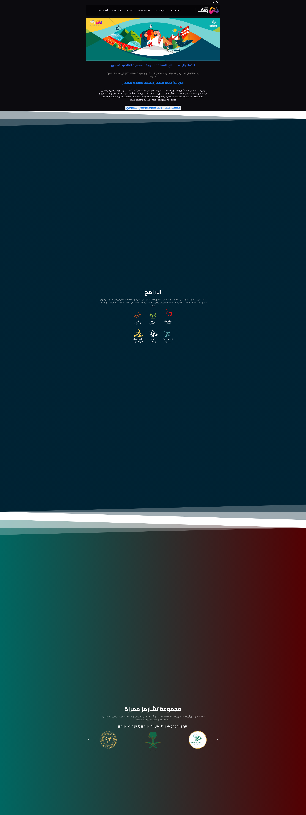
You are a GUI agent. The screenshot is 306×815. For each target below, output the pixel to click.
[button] (88, 739)
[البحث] (217, 2)
